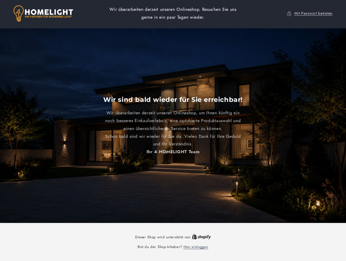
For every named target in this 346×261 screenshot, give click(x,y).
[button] (309, 13)
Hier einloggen (196, 246)
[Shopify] (201, 237)
